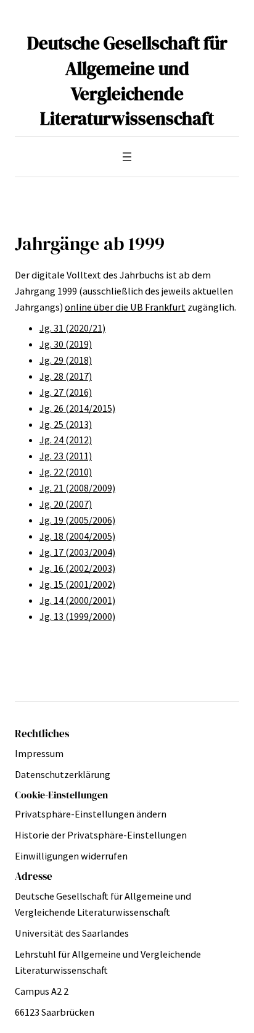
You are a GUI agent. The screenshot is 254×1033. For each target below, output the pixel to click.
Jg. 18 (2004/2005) (77, 536)
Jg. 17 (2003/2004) (77, 552)
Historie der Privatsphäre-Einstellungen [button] (101, 835)
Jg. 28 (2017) (65, 376)
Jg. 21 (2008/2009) (77, 488)
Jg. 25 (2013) (65, 424)
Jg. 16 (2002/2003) (77, 568)
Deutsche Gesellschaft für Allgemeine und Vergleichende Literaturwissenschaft (127, 81)
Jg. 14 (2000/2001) (77, 600)
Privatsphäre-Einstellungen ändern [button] (90, 814)
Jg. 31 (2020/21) (72, 328)
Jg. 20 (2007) (65, 504)
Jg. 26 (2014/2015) (77, 408)
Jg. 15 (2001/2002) (77, 584)
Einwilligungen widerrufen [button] (71, 856)
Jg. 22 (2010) (65, 472)
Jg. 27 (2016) (65, 392)
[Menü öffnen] (127, 156)
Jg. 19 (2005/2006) (77, 520)
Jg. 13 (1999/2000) (77, 616)
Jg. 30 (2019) (65, 344)
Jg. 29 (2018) (65, 360)
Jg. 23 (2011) (65, 456)
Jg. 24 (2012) (65, 439)
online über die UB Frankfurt (125, 307)
